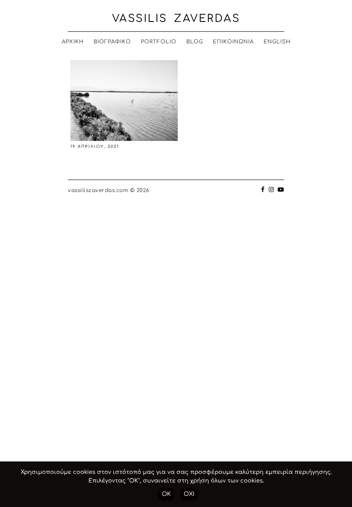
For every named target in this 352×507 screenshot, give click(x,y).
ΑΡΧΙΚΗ (73, 42)
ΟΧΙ (189, 494)
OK (166, 494)
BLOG (194, 42)
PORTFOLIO (158, 42)
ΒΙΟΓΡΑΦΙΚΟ (112, 42)
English (277, 42)
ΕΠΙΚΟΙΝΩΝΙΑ (233, 42)
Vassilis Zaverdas (176, 18)
